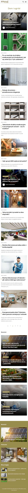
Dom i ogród (5, 19)
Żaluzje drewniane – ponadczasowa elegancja (11, 91)
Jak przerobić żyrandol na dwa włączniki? (13, 213)
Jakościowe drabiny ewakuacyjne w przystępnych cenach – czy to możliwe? (14, 126)
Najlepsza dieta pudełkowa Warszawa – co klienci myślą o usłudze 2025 (12, 378)
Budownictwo (6, 391)
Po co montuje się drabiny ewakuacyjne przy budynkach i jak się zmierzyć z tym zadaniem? (14, 57)
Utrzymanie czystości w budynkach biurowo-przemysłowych (11, 411)
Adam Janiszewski (10, 27)
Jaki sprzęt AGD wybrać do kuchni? (14, 161)
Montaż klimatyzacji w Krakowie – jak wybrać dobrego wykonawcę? (14, 279)
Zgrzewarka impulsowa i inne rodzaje (16, 473)
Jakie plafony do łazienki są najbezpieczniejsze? (14, 458)
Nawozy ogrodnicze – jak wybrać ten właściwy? (11, 180)
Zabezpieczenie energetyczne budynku (13, 395)
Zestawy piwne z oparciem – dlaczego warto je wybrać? (17, 480)
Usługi (4, 340)
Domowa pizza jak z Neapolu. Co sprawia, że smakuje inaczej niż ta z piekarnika (14, 361)
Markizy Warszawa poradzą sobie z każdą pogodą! (14, 246)
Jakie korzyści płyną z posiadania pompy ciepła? (12, 23)
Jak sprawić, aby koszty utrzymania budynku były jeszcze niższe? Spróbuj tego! (14, 345)
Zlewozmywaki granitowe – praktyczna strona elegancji (17, 469)
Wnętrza (8, 455)
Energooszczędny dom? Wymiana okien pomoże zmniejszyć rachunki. (14, 313)
